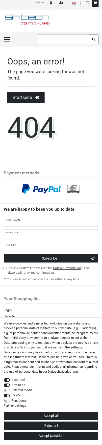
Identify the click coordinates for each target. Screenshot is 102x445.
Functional (19, 400)
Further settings (15, 405)
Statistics (18, 385)
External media (22, 390)
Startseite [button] (23, 97)
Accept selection (51, 436)
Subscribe (49, 258)
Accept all (51, 416)
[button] (39, 3)
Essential (18, 380)
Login (8, 310)
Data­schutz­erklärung (63, 371)
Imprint (40, 366)
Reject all (51, 425)
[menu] (7, 39)
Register (10, 316)
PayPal (17, 395)
